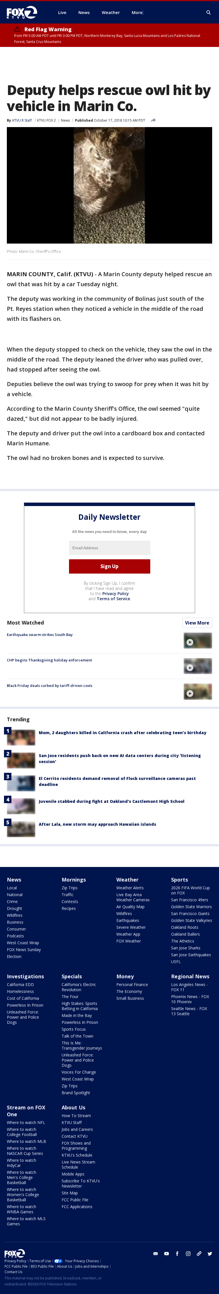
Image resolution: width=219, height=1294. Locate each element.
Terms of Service (113, 598)
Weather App (128, 934)
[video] (198, 641)
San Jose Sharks (185, 948)
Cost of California (23, 998)
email (155, 1253)
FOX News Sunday (24, 949)
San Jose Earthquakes (191, 954)
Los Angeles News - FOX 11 (189, 987)
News (65, 120)
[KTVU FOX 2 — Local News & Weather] (25, 12)
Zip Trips (70, 887)
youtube (166, 1253)
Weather (127, 879)
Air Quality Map (130, 906)
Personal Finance (132, 984)
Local (12, 887)
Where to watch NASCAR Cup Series (25, 1150)
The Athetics (182, 941)
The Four (70, 996)
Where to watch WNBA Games (21, 1209)
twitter (209, 1253)
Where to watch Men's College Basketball (21, 1177)
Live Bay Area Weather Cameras (133, 897)
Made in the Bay (77, 1015)
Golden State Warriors (191, 906)
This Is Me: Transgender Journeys (82, 1045)
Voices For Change (79, 1072)
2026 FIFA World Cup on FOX (190, 890)
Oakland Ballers (185, 934)
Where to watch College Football (22, 1132)
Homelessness (20, 991)
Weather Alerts (130, 887)
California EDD (20, 984)
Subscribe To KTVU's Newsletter (81, 1183)
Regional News (190, 976)
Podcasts (15, 936)
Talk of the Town (77, 1036)
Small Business (130, 998)
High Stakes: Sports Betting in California (80, 1006)
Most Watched (25, 622)
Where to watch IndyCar (21, 1162)
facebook (177, 1253)
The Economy (129, 991)
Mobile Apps (73, 1174)
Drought (14, 908)
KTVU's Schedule (77, 1155)
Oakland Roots (184, 927)
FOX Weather (128, 941)
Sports (179, 879)
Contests (70, 901)
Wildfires (15, 915)
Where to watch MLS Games (26, 1221)
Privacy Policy (115, 593)
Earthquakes (127, 920)
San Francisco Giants (190, 913)
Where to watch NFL (26, 1122)
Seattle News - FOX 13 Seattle (189, 1011)
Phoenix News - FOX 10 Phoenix (190, 999)
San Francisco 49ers (189, 899)
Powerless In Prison (25, 1005)
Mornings (74, 879)
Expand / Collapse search (208, 12)
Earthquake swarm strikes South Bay (40, 634)
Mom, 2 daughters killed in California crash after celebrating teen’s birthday (122, 732)
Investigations (25, 976)
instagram (188, 1253)
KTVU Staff (72, 1122)
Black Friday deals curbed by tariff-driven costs (49, 685)
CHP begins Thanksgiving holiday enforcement (49, 660)
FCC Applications (77, 1206)
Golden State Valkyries (191, 920)
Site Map (70, 1193)
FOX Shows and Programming (76, 1145)
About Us (73, 1107)
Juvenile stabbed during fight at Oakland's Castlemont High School (111, 801)
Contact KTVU (75, 1136)
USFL (176, 961)
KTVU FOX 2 (46, 120)
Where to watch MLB (26, 1141)
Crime (12, 901)
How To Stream (76, 1115)
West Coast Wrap (23, 942)
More (137, 12)
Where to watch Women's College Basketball (23, 1194)
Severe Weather (131, 927)
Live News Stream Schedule (78, 1164)
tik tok (199, 1253)
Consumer (16, 929)
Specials (72, 976)
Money (125, 976)
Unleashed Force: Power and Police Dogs (23, 1017)
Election (14, 956)
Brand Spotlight (76, 1092)
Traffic (68, 894)
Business (15, 922)
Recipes (69, 908)
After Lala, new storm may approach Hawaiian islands (97, 824)
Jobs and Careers (77, 1129)
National (15, 894)
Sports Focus (74, 1029)
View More (197, 623)
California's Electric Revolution (79, 987)
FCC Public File (75, 1199)
